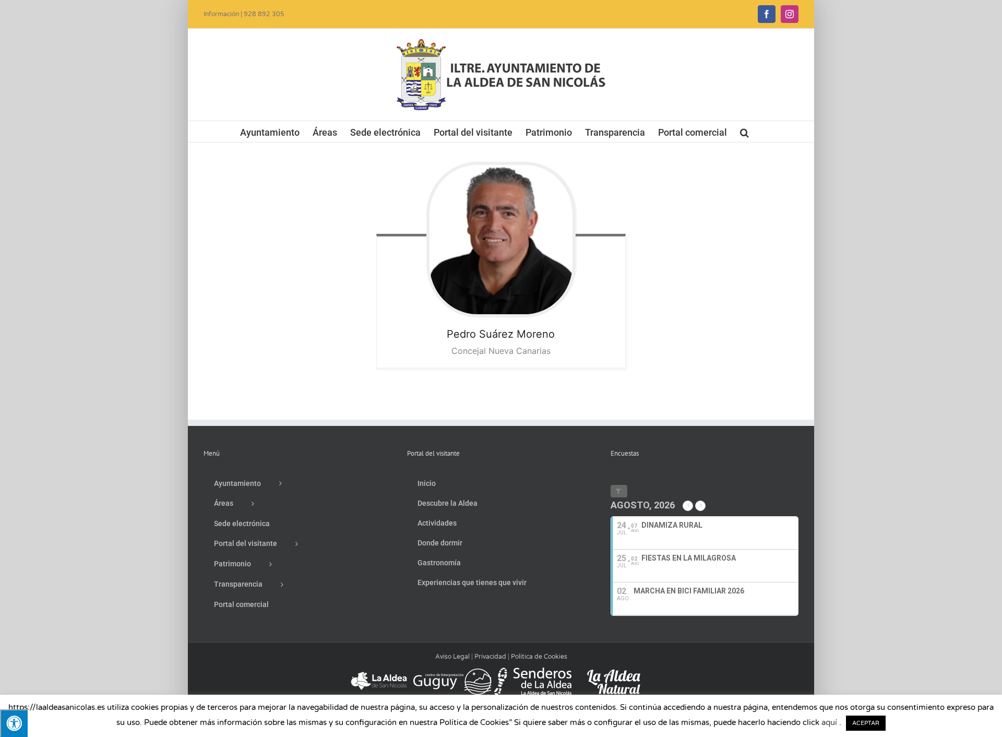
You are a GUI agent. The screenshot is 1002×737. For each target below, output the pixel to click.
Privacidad (490, 656)
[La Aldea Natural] (613, 672)
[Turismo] (380, 672)
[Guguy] (452, 672)
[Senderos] (532, 672)
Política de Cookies (539, 656)
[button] (744, 131)
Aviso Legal (452, 656)
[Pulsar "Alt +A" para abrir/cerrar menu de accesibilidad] (14, 723)
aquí (829, 722)
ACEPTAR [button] (865, 723)
